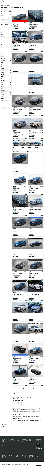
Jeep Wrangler (24, 454)
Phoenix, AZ (30, 442)
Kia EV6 (36, 458)
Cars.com (27, 464)
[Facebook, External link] (37, 448)
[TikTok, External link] (36, 448)
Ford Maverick (17, 454)
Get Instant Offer (17, 440)
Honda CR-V (10, 454)
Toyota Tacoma (4, 456)
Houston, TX (30, 440)
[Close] (43, 463)
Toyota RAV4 (3, 454)
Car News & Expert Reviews (12, 440)
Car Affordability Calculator (25, 440)
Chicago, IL (30, 439)
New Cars (3, 440)
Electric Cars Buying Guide (5, 446)
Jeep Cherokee (24, 458)
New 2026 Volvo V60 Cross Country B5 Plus (16, 148)
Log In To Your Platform (38, 440)
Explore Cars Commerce (38, 439)
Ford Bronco (17, 455)
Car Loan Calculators (24, 439)
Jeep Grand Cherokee (24, 455)
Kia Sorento (37, 455)
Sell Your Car (17, 439)
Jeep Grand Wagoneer (24, 457)
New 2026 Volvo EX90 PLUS (23, 148)
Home (1, 5)
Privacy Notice (9, 464)
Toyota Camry (3, 457)
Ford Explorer (17, 458)
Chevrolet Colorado (31, 458)
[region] (22, 464)
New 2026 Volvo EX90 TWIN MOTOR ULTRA (37, 148)
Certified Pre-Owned (4, 441)
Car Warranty (23, 442)
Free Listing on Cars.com (18, 441)
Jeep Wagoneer (24, 456)
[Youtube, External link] (38, 448)
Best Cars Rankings (11, 442)
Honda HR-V (10, 458)
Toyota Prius (3, 455)
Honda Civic (10, 455)
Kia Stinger (37, 456)
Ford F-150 (17, 456)
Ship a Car (23, 441)
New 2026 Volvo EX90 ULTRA (30, 148)
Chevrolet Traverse (31, 456)
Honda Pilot (10, 457)
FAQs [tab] (13, 393)
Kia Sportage (37, 454)
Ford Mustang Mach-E (18, 457)
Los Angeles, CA (30, 441)
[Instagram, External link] (39, 448)
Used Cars (3, 439)
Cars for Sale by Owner (4, 442)
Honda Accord (10, 456)
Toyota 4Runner (4, 458)
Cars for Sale (3, 5)
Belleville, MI (7, 5)
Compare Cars (10, 441)
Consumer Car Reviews (11, 439)
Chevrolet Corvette (31, 454)
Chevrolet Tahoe (31, 457)
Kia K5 (36, 457)
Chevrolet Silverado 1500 (31, 455)
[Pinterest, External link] (41, 448)
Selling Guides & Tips (18, 442)
